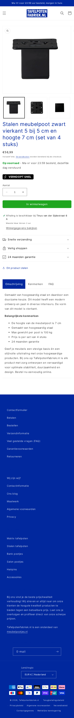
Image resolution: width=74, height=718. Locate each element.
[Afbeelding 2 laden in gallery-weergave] (36, 107)
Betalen (11, 417)
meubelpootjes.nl (17, 631)
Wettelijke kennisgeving (49, 710)
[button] (4, 13)
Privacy (11, 516)
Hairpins (12, 569)
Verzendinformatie (18, 433)
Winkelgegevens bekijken (21, 228)
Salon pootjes (15, 561)
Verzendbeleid (61, 705)
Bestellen (12, 425)
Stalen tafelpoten (17, 546)
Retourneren (14, 456)
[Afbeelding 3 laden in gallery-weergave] (59, 107)
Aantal (6, 185)
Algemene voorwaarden (21, 509)
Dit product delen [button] (17, 267)
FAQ (51, 284)
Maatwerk (13, 501)
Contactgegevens (25, 710)
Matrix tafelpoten (17, 538)
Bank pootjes (15, 553)
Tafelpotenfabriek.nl (29, 700)
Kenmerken (35, 284)
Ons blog (12, 493)
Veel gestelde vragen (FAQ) (23, 441)
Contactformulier (17, 410)
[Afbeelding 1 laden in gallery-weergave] (14, 107)
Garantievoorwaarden (20, 448)
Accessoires (14, 577)
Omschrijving (14, 284)
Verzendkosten (23, 157)
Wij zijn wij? (14, 478)
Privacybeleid (16, 705)
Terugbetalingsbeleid (53, 700)
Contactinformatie (18, 485)
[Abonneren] (57, 652)
